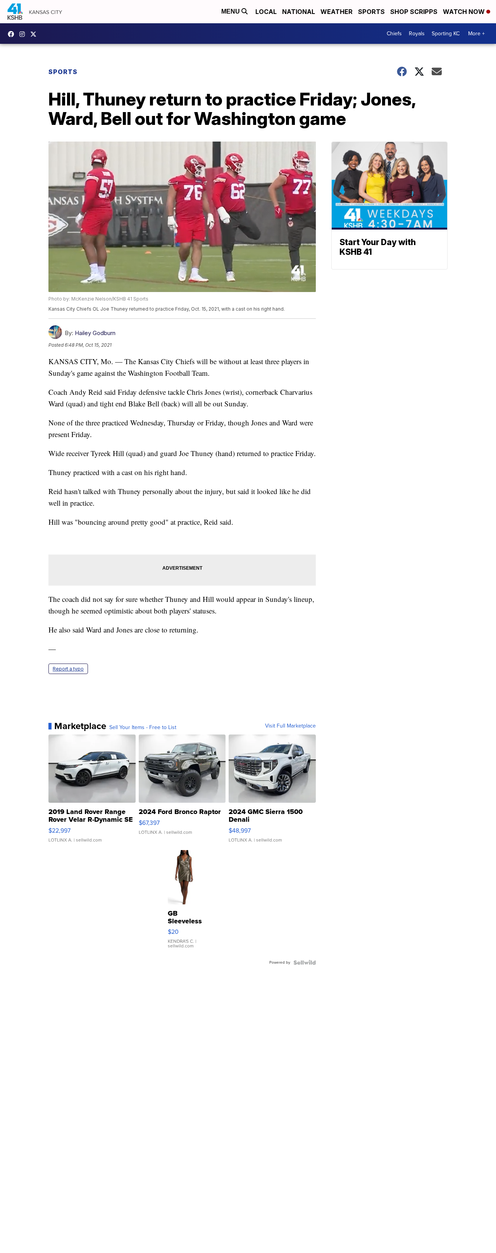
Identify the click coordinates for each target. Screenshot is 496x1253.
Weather (336, 12)
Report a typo (68, 669)
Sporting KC (446, 33)
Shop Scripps (413, 12)
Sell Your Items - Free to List (142, 727)
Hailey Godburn (95, 333)
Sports (371, 12)
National (298, 12)
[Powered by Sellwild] (304, 962)
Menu (231, 11)
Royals (417, 33)
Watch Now (464, 12)
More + (476, 33)
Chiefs (394, 33)
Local (266, 12)
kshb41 (13, 34)
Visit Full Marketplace (290, 726)
